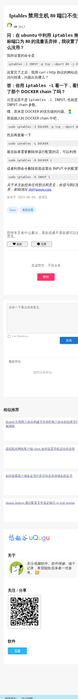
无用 (43, 244)
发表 (69, 340)
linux (13, 210)
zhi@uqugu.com (40, 189)
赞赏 (46, 277)
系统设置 (27, 210)
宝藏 (17, 650)
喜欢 (19, 244)
